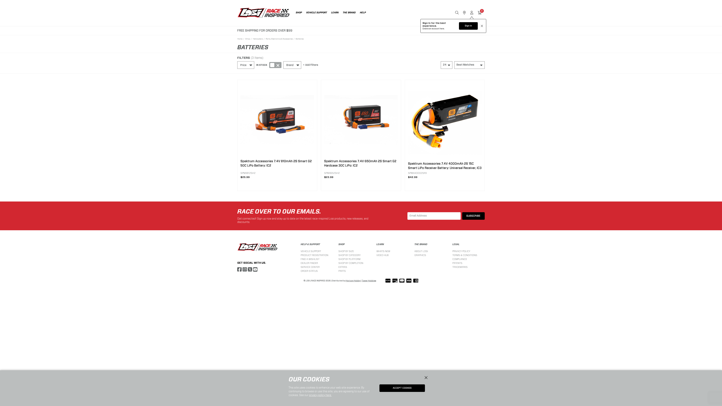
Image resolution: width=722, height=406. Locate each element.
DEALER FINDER (309, 263)
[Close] (426, 377)
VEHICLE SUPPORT (311, 251)
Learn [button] (335, 12)
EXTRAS (342, 267)
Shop (247, 39)
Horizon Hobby (353, 281)
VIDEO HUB (382, 255)
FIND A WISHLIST (310, 259)
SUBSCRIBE (473, 216)
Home (239, 39)
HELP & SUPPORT (310, 244)
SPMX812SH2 (248, 173)
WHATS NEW (383, 251)
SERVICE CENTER (310, 267)
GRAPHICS (420, 255)
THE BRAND (420, 244)
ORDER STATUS (309, 271)
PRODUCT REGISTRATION (314, 255)
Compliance (459, 259)
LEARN (380, 244)
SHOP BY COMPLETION (350, 263)
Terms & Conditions (464, 255)
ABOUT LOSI (421, 251)
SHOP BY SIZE (346, 251)
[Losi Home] (263, 13)
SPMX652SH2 (332, 173)
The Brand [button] (349, 12)
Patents (457, 263)
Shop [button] (299, 12)
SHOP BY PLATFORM (349, 259)
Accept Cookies (402, 388)
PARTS (342, 271)
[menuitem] (301, 13)
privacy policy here (320, 395)
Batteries (300, 39)
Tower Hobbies (369, 281)
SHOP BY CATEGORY (349, 255)
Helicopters (258, 39)
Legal (456, 244)
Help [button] (363, 12)
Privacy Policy (461, 251)
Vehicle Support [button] (316, 12)
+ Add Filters (310, 65)
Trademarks (460, 267)
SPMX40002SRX (417, 173)
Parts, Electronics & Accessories (279, 39)
